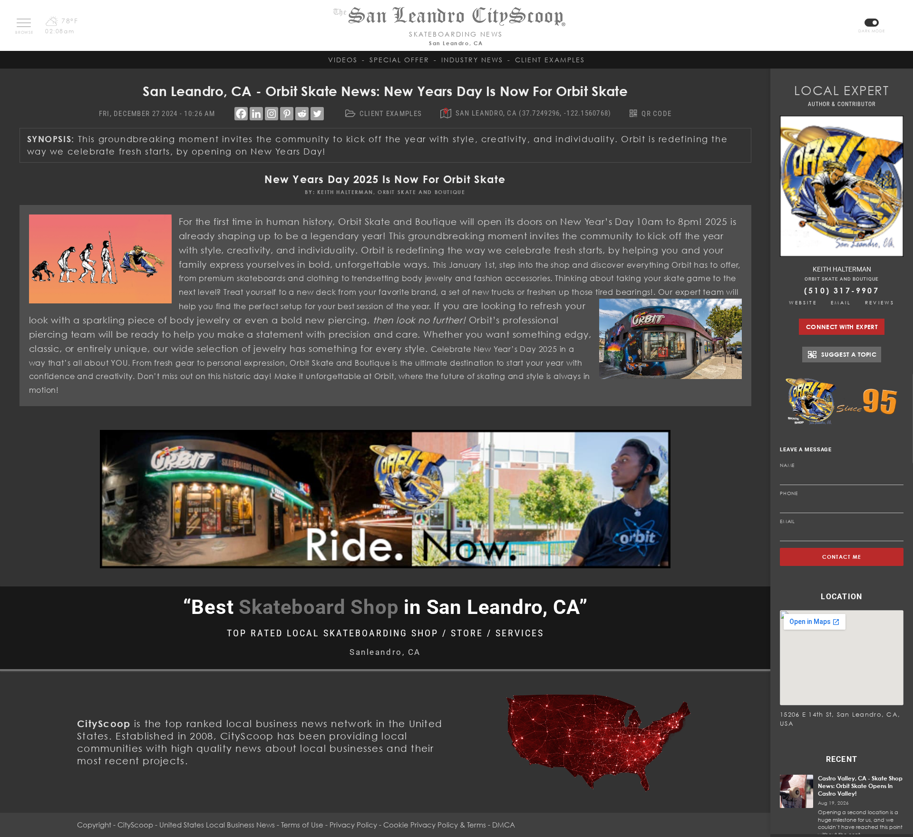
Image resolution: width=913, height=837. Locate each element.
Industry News (472, 60)
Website (803, 302)
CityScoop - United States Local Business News (196, 824)
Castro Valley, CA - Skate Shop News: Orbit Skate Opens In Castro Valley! (860, 786)
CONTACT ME (842, 557)
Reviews (879, 302)
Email (841, 302)
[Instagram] (271, 113)
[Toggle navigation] (23, 22)
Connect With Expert (841, 327)
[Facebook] (241, 113)
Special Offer (399, 60)
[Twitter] (317, 113)
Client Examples (550, 60)
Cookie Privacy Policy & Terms (434, 824)
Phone (789, 493)
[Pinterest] (286, 113)
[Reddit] (302, 113)
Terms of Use (302, 824)
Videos (343, 60)
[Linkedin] (256, 113)
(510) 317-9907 (841, 290)
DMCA (503, 824)
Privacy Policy (353, 824)
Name (787, 465)
